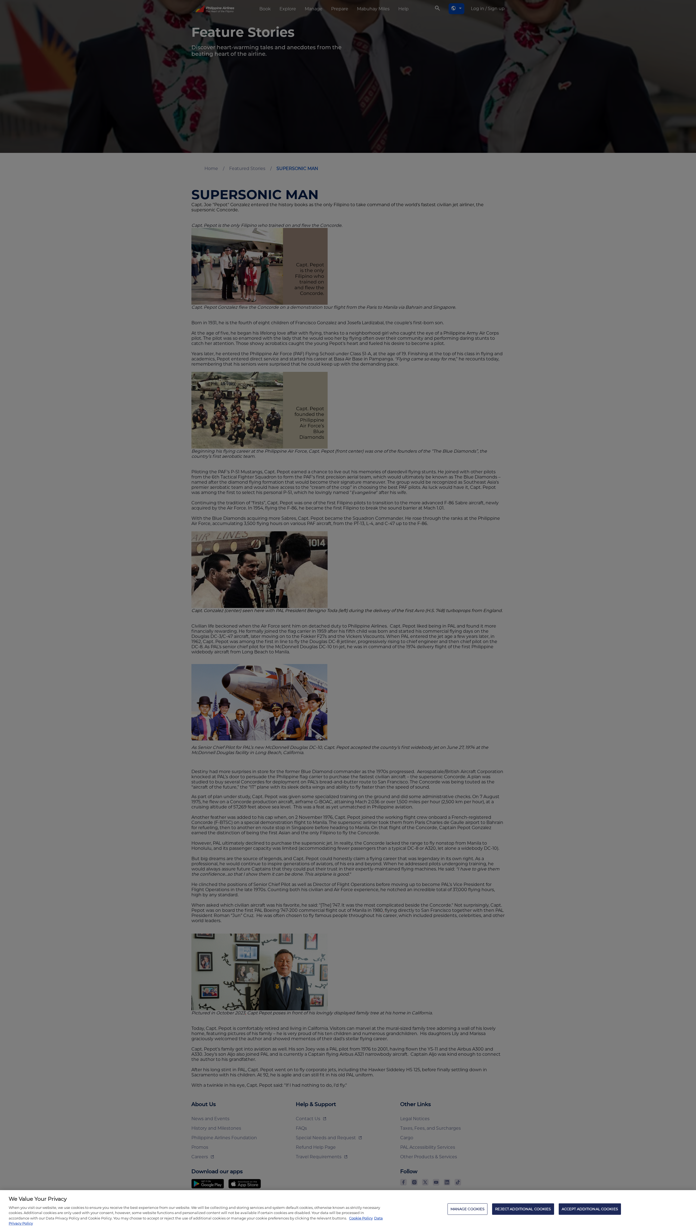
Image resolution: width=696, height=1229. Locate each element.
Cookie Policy (361, 1218)
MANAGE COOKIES (467, 1209)
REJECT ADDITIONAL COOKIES (523, 1209)
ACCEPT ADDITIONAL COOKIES (590, 1209)
